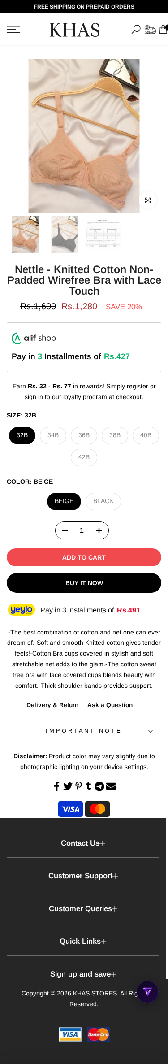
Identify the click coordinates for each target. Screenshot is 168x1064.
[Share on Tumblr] (89, 786)
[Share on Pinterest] (78, 786)
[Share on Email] (111, 786)
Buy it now (84, 582)
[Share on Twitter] (68, 786)
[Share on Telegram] (99, 786)
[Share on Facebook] (56, 786)
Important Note (84, 730)
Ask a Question (110, 704)
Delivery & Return (52, 704)
